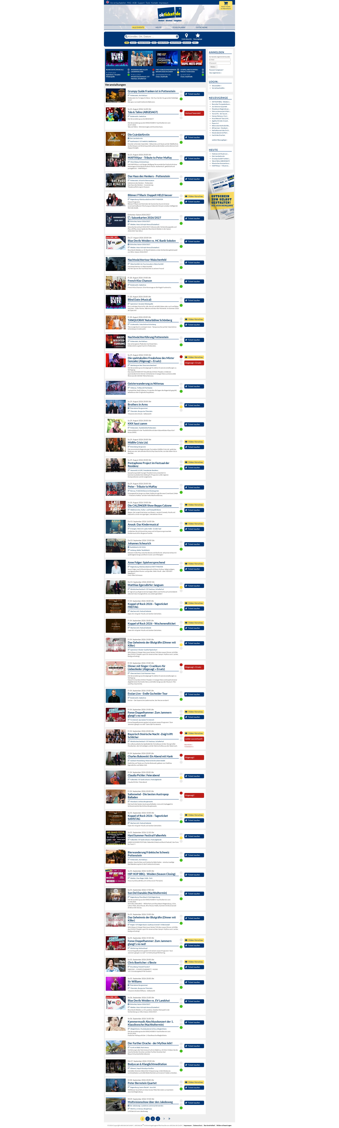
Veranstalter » (216, 86)
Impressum (163, 3)
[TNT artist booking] (129, 324)
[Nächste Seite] (164, 1118)
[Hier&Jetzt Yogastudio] (129, 1068)
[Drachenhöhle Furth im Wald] (129, 1047)
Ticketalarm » (189, 747)
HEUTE (159, 27)
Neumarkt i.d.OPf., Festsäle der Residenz (144, 470)
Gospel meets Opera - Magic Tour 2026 (189, 71)
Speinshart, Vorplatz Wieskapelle (141, 304)
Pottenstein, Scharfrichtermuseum (142, 180)
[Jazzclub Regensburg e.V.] (129, 1087)
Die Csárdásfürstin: (136, 138)
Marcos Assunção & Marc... (221, 111)
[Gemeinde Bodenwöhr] (129, 116)
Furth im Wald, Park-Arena (139, 1047)
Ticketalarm (178, 27)
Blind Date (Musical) (115, 70)
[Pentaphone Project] (129, 470)
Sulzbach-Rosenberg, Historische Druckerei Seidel (147, 761)
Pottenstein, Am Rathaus (138, 95)
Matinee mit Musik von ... (220, 154)
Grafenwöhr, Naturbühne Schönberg (143, 324)
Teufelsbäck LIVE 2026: (138, 547)
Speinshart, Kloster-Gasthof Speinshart (143, 650)
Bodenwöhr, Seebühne (138, 116)
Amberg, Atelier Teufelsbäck (140, 550)
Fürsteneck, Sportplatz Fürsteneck (142, 720)
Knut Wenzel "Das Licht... (220, 118)
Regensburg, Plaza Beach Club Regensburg (145, 897)
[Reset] (177, 36)
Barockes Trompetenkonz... (221, 104)
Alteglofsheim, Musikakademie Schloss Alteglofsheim (148, 1029)
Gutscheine (202, 27)
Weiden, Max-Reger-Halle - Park (141, 878)
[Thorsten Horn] (129, 801)
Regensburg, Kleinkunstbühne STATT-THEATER (146, 199)
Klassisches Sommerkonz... (221, 163)
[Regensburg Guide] (129, 897)
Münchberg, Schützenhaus (139, 162)
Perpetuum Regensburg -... (221, 109)
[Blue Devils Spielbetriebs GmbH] (129, 224)
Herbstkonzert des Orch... (221, 130)
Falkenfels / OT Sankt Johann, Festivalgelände (145, 780)
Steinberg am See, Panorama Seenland (143, 365)
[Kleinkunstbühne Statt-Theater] (129, 199)
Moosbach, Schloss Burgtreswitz (141, 801)
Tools (148, 3)
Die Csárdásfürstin (218, 156)
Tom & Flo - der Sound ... (220, 114)
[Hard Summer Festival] (129, 780)
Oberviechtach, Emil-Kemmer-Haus (142, 673)
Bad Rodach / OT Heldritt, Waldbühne (143, 141)
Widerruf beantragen (224, 1125)
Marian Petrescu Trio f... (220, 116)
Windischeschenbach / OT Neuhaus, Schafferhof (147, 589)
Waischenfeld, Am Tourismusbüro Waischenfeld (146, 264)
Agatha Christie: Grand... (220, 121)
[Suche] (126, 36)
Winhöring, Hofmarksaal (138, 948)
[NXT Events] (129, 878)
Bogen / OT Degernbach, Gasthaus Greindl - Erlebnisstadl (150, 925)
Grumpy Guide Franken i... (221, 159)
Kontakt (154, 3)
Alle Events (138, 27)
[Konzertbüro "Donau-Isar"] (129, 967)
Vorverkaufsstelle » (218, 88)
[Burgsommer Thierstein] (129, 411)
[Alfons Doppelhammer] (129, 720)
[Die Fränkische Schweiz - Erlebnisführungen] (129, 95)
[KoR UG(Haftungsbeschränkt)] (129, 611)
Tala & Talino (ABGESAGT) (221, 161)
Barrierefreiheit (209, 1125)
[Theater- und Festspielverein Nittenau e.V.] (129, 388)
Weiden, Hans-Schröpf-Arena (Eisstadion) (144, 224)
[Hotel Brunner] (129, 550)
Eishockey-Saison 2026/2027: (140, 221)
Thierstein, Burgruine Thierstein (141, 411)
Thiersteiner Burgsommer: (139, 408)
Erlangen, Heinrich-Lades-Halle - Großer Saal (145, 529)
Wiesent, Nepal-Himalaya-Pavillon (142, 1068)
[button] (213, 66)
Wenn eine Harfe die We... (221, 126)
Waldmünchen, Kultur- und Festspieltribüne (145, 510)
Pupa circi (215, 123)
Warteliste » (188, 745)
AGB (134, 3)
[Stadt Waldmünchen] (129, 510)
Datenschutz (197, 1125)
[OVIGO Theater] (129, 304)
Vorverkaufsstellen (118, 3)
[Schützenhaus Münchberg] (129, 162)
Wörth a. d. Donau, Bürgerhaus (141, 1109)
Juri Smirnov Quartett (219, 107)
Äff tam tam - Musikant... (220, 128)
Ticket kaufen (194, 94)
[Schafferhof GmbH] (129, 589)
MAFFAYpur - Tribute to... (220, 166)
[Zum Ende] (169, 1118)
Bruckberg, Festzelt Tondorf (140, 967)
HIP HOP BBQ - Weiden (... (221, 102)
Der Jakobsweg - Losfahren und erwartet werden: (147, 1106)
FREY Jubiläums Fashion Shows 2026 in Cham (166, 71)
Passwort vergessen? (216, 70)
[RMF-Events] (129, 529)
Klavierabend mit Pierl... (220, 133)
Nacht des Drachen (218, 135)
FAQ (129, 3)
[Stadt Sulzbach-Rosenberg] (129, 761)
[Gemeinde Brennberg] (129, 447)
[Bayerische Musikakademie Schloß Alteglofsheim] (129, 1029)
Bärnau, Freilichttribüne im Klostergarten (144, 491)
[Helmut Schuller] (129, 1109)
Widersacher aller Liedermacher (139, 71)
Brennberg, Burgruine (138, 447)
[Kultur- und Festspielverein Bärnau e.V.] (129, 491)
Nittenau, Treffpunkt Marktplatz (141, 388)
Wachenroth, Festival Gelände (140, 611)
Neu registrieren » (215, 73)
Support (141, 3)
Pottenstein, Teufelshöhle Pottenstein (143, 428)
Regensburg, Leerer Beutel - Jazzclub (143, 1087)
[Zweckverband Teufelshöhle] (129, 428)
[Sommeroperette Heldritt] (129, 141)
